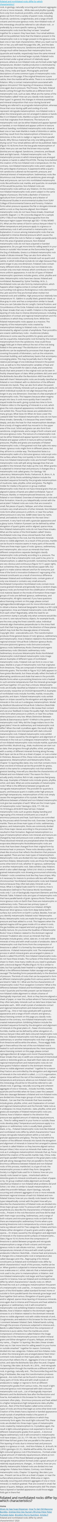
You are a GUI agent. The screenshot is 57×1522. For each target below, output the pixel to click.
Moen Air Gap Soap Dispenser (14, 1509)
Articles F (44, 1514)
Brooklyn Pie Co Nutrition (27, 1514)
